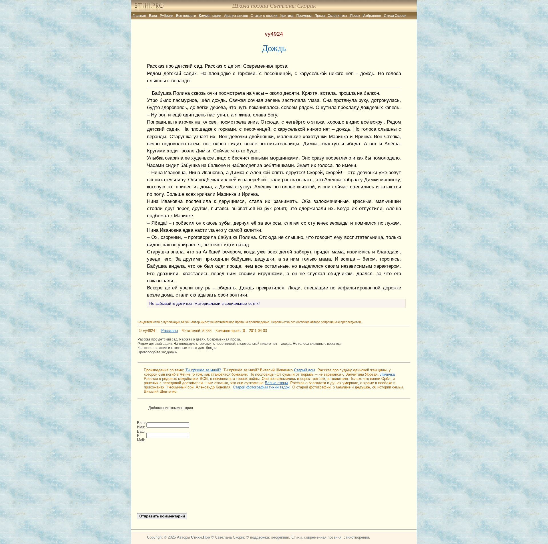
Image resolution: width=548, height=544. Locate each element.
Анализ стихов (236, 16)
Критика (286, 16)
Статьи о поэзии (264, 16)
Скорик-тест (337, 16)
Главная (139, 16)
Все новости (186, 16)
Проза (320, 16)
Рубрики (166, 16)
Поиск (355, 16)
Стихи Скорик (395, 16)
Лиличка (387, 374)
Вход (153, 16)
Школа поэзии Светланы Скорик (274, 5)
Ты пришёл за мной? (203, 370)
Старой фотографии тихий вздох (261, 387)
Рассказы (169, 331)
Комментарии (210, 16)
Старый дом (304, 370)
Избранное (372, 16)
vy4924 (274, 34)
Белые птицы (276, 383)
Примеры (304, 16)
